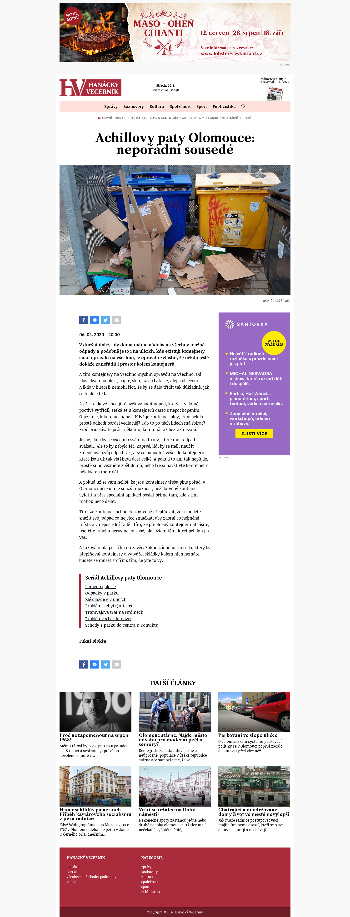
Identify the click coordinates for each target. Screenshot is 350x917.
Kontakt (73, 871)
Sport (201, 106)
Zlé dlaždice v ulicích (105, 599)
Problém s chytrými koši (109, 606)
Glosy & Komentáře (165, 118)
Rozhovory (133, 106)
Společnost (180, 106)
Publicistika (224, 106)
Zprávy (111, 106)
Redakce (73, 866)
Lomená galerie (100, 586)
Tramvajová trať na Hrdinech (114, 612)
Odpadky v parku (102, 593)
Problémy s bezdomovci (108, 618)
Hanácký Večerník (90, 88)
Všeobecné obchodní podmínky (91, 876)
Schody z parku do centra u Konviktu (121, 625)
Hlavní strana (113, 118)
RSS (73, 881)
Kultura (157, 106)
